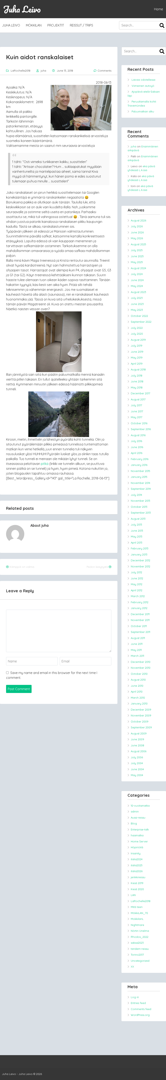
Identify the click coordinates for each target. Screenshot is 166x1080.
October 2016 (139, 423)
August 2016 (138, 435)
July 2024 (137, 274)
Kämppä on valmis (22, 566)
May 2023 (137, 309)
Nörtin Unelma (140, 930)
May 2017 (136, 417)
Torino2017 (137, 954)
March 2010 (138, 697)
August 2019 (138, 339)
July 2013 (136, 524)
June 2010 (137, 685)
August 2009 (139, 733)
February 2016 (139, 459)
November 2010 (140, 667)
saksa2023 (137, 942)
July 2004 (137, 763)
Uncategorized (140, 960)
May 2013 (136, 536)
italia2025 (137, 865)
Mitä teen (137, 907)
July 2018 (136, 375)
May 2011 (136, 650)
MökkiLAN (34, 25)
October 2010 (139, 673)
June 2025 (137, 256)
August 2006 (138, 751)
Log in (135, 997)
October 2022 (139, 315)
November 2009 (141, 715)
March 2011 (137, 655)
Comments (104, 70)
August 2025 (138, 244)
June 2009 (137, 739)
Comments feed (141, 1009)
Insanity (135, 853)
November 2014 (140, 482)
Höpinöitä (137, 847)
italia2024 (137, 859)
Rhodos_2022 (139, 936)
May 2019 (137, 357)
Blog (134, 823)
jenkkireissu (138, 877)
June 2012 (137, 578)
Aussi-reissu (138, 817)
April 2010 (137, 691)
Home (158, 9)
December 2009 (141, 709)
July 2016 (136, 441)
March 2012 (138, 596)
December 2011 (140, 614)
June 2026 (137, 232)
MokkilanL (137, 918)
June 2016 (137, 447)
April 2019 (137, 363)
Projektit (55, 25)
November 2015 (140, 471)
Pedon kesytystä (97, 566)
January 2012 (139, 608)
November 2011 (140, 620)
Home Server (139, 841)
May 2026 (137, 238)
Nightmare (137, 925)
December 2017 (140, 393)
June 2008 (137, 745)
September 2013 (141, 512)
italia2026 (137, 871)
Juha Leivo (22, 9)
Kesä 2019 (137, 883)
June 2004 (137, 769)
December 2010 (140, 661)
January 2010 (139, 703)
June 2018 (137, 381)
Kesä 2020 (137, 889)
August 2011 (138, 638)
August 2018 (138, 369)
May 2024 (137, 286)
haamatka (137, 835)
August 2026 (138, 220)
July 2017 (136, 405)
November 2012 (140, 566)
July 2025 (137, 250)
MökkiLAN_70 (139, 913)
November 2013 (140, 500)
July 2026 (137, 226)
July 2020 (137, 333)
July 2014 (136, 494)
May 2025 (137, 262)
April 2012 (136, 590)
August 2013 (138, 518)
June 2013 (137, 530)
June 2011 (137, 643)
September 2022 (141, 321)
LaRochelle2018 (20, 70)
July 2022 (137, 327)
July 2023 (137, 297)
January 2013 (139, 554)
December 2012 (140, 560)
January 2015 (139, 476)
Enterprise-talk (140, 829)
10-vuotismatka (140, 805)
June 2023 (137, 304)
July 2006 (137, 757)
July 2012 (136, 572)
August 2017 (138, 399)
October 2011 (139, 626)
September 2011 (140, 632)
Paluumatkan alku (143, 111)
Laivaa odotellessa (143, 79)
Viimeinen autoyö (143, 85)
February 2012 (139, 602)
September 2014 (141, 488)
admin (135, 811)
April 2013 (136, 542)
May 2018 (137, 387)
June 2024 (137, 280)
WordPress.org (140, 1015)
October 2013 (139, 506)
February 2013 (139, 548)
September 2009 (141, 727)
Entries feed (138, 1003)
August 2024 (138, 268)
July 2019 (136, 345)
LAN (133, 895)
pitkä (44, 464)
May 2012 (136, 584)
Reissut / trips (81, 25)
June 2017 (137, 411)
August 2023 (138, 292)
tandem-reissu (140, 948)
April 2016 (136, 453)
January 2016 (139, 464)
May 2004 (137, 775)
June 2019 (137, 351)
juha (43, 70)
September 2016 (141, 429)
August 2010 (138, 679)
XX (132, 966)
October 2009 (139, 721)
